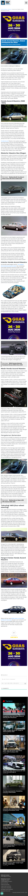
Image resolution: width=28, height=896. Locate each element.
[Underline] (5, 683)
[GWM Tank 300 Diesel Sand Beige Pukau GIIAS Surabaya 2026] (14, 742)
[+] (18, 683)
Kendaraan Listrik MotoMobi (7, 889)
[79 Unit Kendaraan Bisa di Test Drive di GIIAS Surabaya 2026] (14, 837)
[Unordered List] (10, 683)
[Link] (14, 683)
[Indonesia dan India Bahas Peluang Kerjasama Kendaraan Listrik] (14, 801)
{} (16, 683)
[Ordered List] (8, 683)
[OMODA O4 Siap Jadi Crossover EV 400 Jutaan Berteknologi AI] (14, 762)
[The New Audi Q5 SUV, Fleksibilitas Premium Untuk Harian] (14, 782)
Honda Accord (4, 141)
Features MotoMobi (5, 884)
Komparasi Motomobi (5, 890)
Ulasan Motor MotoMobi (6, 887)
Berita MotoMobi (4, 882)
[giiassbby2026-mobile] (14, 24)
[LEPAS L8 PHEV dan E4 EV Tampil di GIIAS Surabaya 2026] (14, 725)
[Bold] (2, 683)
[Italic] (4, 683)
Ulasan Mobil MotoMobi (6, 886)
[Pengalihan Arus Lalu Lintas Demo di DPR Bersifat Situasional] (14, 709)
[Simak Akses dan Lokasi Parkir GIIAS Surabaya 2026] (14, 819)
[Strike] (7, 683)
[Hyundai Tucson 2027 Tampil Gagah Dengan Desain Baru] (14, 855)
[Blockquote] (11, 683)
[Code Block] (13, 683)
